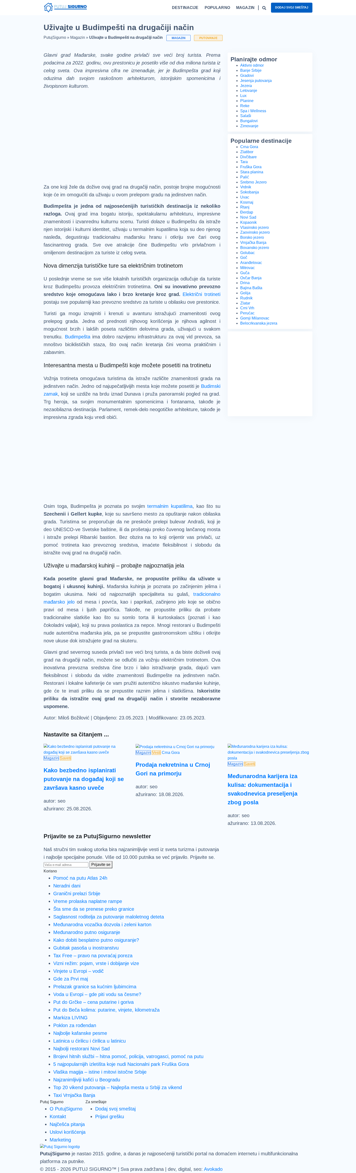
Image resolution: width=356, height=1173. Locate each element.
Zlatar (245, 303)
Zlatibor (246, 152)
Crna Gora (249, 147)
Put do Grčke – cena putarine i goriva (93, 1002)
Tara (244, 162)
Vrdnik (245, 187)
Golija (245, 293)
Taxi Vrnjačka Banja (74, 1095)
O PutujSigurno (66, 1108)
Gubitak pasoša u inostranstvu (86, 947)
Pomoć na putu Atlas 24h (80, 878)
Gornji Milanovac (254, 318)
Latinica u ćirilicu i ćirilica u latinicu (89, 1041)
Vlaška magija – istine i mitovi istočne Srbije (100, 1072)
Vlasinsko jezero (254, 227)
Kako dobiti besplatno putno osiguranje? (96, 940)
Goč (243, 257)
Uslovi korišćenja (67, 1132)
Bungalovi (249, 121)
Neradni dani (66, 885)
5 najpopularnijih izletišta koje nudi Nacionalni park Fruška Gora (121, 1064)
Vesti (156, 752)
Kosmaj (246, 202)
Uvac (244, 197)
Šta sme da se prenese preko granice (93, 909)
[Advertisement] (132, 132)
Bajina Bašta (251, 288)
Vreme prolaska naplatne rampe (87, 901)
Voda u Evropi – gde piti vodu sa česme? (97, 994)
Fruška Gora (251, 167)
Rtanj (244, 207)
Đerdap (246, 212)
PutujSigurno (55, 37)
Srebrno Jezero (253, 182)
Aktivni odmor (252, 65)
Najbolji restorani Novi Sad (81, 1048)
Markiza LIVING (70, 1017)
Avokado (213, 1169)
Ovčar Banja (251, 278)
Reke (244, 106)
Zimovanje (249, 126)
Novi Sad (248, 217)
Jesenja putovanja (256, 81)
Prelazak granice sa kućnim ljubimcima (94, 986)
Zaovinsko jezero (255, 232)
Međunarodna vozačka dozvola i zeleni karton (102, 924)
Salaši (245, 116)
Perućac (247, 313)
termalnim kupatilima (170, 506)
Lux (243, 96)
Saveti (65, 758)
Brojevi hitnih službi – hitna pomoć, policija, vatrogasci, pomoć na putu (128, 1056)
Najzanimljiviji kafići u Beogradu (86, 1079)
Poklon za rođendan (74, 1025)
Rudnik (246, 298)
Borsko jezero (252, 237)
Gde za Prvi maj (70, 978)
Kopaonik (248, 222)
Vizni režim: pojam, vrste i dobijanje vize (96, 963)
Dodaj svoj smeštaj (291, 7)
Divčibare (248, 157)
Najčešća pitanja (67, 1124)
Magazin (77, 37)
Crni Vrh (247, 308)
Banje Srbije (251, 70)
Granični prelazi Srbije (76, 893)
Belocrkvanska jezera (258, 323)
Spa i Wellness (253, 111)
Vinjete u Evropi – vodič (78, 971)
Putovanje (208, 38)
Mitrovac (247, 268)
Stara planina (251, 172)
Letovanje (248, 90)
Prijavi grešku (109, 1116)
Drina (245, 283)
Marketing (60, 1139)
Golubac (247, 253)
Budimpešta (77, 336)
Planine (247, 101)
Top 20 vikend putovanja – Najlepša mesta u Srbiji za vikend (117, 1087)
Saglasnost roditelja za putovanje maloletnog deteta (108, 916)
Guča (244, 273)
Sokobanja (249, 192)
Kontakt (58, 1116)
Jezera (246, 86)
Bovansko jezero (254, 248)
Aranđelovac (251, 263)
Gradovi (247, 75)
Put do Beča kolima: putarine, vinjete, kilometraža (106, 1010)
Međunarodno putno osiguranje (86, 932)
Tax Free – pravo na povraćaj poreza (92, 955)
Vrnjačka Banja (253, 242)
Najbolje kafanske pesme (80, 1033)
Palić (244, 177)
